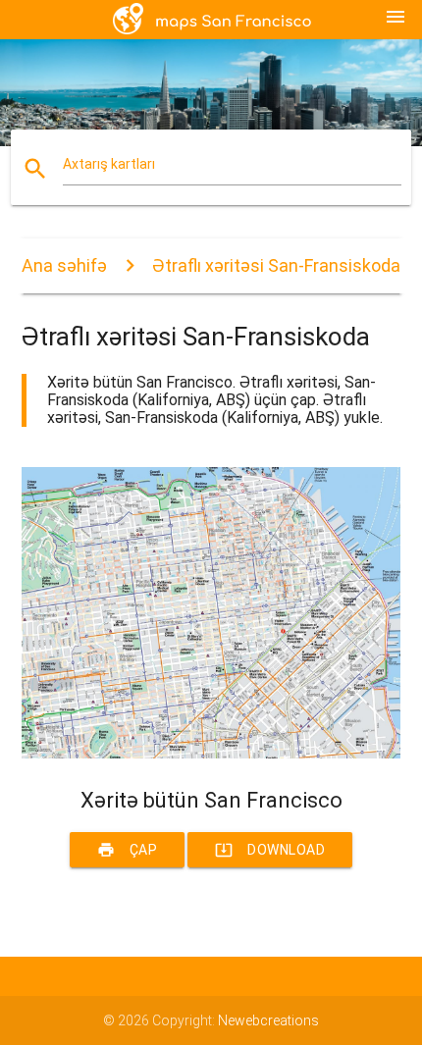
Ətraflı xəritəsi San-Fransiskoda (276, 265)
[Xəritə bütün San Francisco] (211, 753)
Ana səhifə (64, 265)
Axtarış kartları (109, 164)
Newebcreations (268, 1020)
